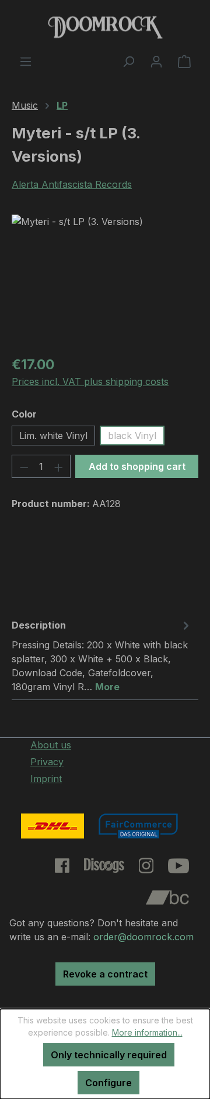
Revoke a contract (105, 974)
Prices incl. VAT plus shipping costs (90, 381)
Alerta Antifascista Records (72, 184)
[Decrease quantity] (24, 466)
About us (50, 745)
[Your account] (156, 61)
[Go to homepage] (105, 27)
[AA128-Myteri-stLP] (105, 280)
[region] (105, 280)
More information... (147, 1032)
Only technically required (109, 1055)
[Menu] (26, 61)
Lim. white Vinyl (53, 435)
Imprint (46, 778)
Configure (108, 1083)
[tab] (102, 655)
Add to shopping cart (137, 466)
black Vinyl (132, 435)
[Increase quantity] (59, 466)
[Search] (128, 61)
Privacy (47, 762)
